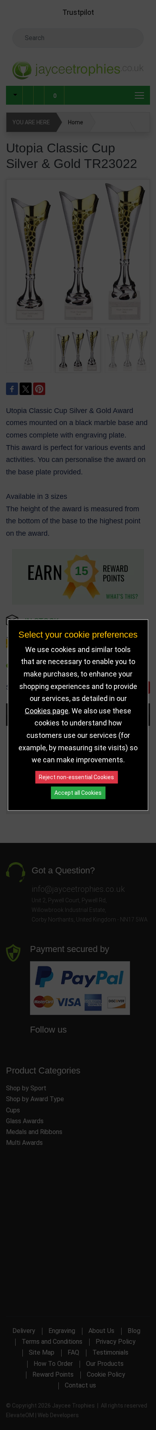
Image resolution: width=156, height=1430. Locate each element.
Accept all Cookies (78, 792)
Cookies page (46, 710)
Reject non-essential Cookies (76, 777)
